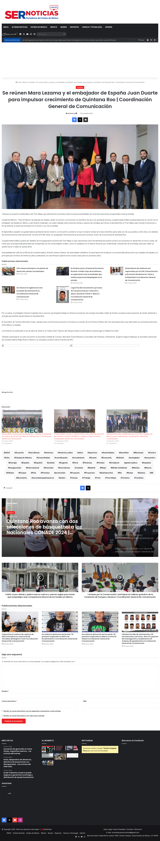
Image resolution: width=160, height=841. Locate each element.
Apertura (93, 452)
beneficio (124, 452)
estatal (51, 463)
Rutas (130, 473)
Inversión (49, 468)
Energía (13, 463)
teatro (62, 478)
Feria (76, 463)
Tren (98, 478)
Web (84, 701)
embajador (135, 457)
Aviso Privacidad (119, 829)
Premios (46, 473)
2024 (7, 452)
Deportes (74, 27)
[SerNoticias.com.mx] (32, 12)
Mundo (63, 27)
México (53, 27)
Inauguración (15, 468)
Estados (32, 82)
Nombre (5, 691)
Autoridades (108, 452)
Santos (142, 473)
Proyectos (90, 473)
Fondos (101, 463)
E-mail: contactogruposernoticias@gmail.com (122, 832)
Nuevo (148, 468)
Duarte (93, 457)
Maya (103, 468)
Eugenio (64, 463)
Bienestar (139, 452)
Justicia (79, 468)
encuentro (150, 457)
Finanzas (88, 463)
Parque (23, 473)
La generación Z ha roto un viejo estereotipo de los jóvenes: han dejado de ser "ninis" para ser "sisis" (59, 40)
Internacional (33, 468)
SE (152, 473)
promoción (60, 473)
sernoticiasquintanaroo (43, 478)
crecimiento (78, 457)
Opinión (108, 27)
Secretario (22, 478)
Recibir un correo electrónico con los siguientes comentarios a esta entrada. (32, 711)
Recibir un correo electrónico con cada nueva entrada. (24, 716)
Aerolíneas (34, 452)
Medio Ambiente (119, 468)
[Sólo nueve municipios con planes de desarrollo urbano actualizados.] (8, 271)
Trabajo (86, 478)
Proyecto (75, 473)
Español (38, 463)
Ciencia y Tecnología (92, 27)
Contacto (130, 829)
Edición (120, 457)
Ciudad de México (23, 457)
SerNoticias (47, 829)
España (25, 463)
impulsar (147, 463)
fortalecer (114, 463)
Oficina (10, 473)
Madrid (92, 468)
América (49, 452)
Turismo (126, 478)
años (80, 452)
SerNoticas (71, 113)
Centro (152, 452)
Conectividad (44, 457)
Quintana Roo (107, 473)
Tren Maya (111, 478)
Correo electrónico (9, 701)
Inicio (19, 82)
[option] (80, 527)
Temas (74, 478)
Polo (34, 473)
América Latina (66, 452)
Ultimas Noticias (19, 27)
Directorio (138, 829)
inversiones (64, 468)
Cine (7, 457)
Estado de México (39, 27)
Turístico (139, 478)
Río (120, 473)
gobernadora (131, 463)
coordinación (62, 457)
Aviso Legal (108, 829)
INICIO (6, 27)
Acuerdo (20, 452)
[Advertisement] (80, 60)
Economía (107, 457)
